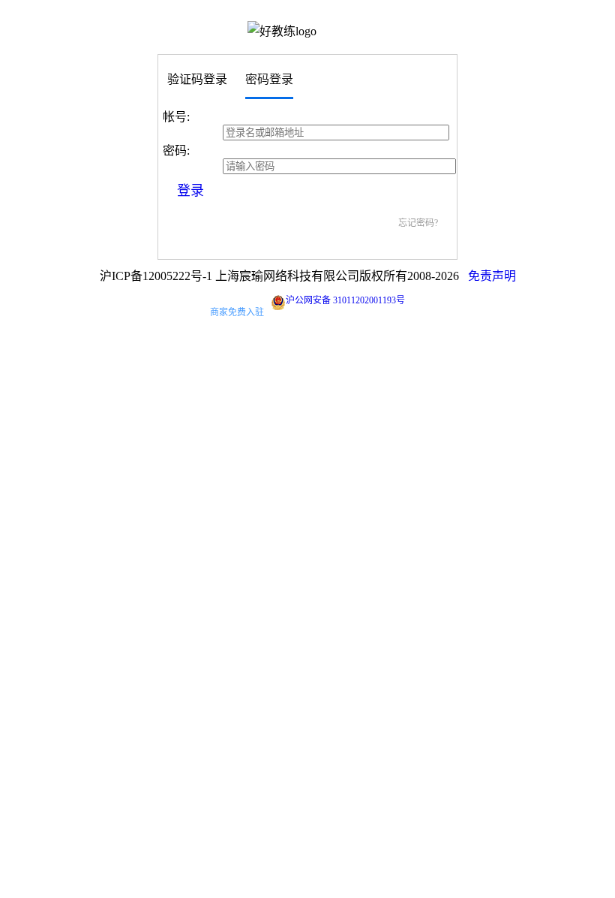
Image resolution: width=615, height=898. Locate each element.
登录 (190, 190)
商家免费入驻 (237, 312)
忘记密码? (418, 223)
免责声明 (492, 276)
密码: (176, 150)
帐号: (176, 116)
